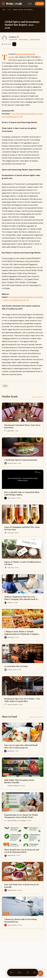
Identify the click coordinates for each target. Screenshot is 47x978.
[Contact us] (40, 973)
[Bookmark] (28, 972)
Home (3, 9)
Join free (40, 4)
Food (9, 9)
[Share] (34, 972)
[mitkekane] (4, 38)
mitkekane (12, 37)
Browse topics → (37, 397)
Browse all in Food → (36, 717)
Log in (30, 4)
